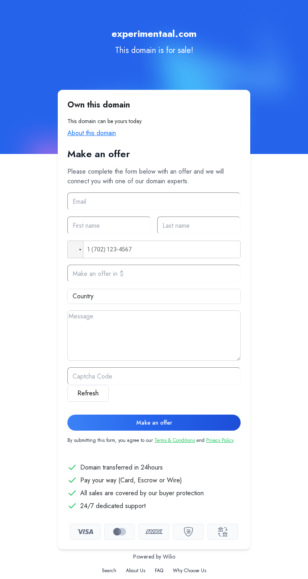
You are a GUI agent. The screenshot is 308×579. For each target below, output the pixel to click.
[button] (75, 249)
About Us (135, 570)
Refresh (88, 393)
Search (109, 570)
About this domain (91, 133)
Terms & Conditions (174, 440)
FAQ (159, 570)
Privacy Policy (219, 440)
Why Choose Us (189, 570)
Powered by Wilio (154, 557)
